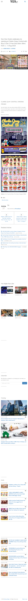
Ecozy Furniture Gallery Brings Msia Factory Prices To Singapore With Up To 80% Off (17, 518)
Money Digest (7, 599)
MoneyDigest (6, 48)
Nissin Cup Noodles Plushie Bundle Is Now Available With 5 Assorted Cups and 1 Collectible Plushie (18, 574)
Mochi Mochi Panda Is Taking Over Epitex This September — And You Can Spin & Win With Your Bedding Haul (17, 566)
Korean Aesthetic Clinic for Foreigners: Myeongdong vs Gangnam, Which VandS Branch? (12, 419)
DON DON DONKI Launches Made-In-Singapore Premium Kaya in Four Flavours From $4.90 (18, 558)
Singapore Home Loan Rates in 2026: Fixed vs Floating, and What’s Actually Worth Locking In (13, 442)
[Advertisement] (14, 19)
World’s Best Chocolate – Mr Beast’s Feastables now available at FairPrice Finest (21, 323)
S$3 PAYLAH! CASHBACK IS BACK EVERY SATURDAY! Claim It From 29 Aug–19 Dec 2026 (18, 542)
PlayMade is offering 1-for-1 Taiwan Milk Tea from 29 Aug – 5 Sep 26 (17, 485)
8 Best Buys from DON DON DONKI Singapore (11, 246)
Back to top (24, 599)
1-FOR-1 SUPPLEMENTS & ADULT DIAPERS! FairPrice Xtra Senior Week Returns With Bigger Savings (17, 494)
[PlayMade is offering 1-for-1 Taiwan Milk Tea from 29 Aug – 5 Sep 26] (4, 486)
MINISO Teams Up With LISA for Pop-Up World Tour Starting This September (17, 509)
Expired (13, 48)
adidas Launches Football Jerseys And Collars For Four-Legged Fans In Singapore (17, 502)
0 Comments (13, 51)
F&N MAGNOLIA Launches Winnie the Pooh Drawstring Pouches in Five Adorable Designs (17, 550)
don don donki (5, 200)
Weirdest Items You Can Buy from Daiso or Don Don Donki (14, 242)
